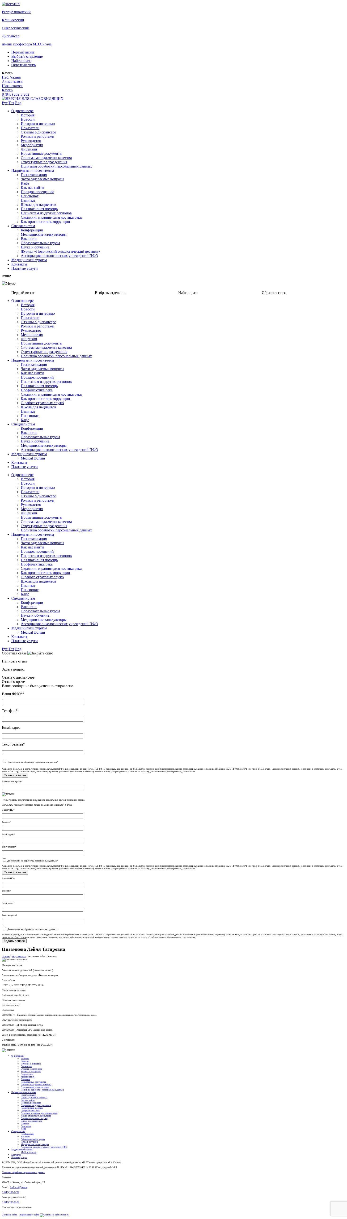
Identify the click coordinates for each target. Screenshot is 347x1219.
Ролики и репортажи (37, 136)
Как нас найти (32, 188)
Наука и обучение (35, 247)
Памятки (28, 200)
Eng (18, 103)
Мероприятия (32, 145)
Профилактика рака (37, 390)
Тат (11, 103)
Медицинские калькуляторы (44, 234)
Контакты (19, 264)
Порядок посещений (37, 192)
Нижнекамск (12, 86)
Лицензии (29, 149)
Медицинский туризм (29, 260)
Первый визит (22, 52)
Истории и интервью (38, 124)
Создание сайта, (9, 1214)
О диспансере (22, 111)
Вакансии (29, 239)
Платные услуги (24, 268)
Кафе (25, 183)
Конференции (32, 230)
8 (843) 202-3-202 (15, 94)
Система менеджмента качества (46, 158)
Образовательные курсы (40, 243)
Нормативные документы (41, 153)
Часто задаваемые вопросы (42, 179)
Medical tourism (33, 458)
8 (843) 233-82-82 (10, 1202)
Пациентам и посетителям (32, 170)
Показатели (30, 128)
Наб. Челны (11, 77)
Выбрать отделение (27, 56)
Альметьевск (12, 82)
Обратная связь (23, 65)
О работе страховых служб (42, 403)
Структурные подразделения (44, 162)
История (27, 115)
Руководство (31, 141)
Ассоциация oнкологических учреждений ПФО (59, 256)
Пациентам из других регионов (46, 213)
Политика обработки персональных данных (56, 166)
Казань (7, 90)
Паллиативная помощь (39, 209)
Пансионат (29, 196)
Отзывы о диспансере (38, 132)
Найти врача (21, 61)
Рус (5, 103)
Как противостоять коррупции (45, 222)
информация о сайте (29, 1214)
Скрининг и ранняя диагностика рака (51, 217)
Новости (28, 119)
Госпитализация (34, 175)
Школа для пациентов (38, 205)
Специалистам (23, 226)
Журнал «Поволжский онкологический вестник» (60, 251)
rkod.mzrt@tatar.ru (18, 1187)
